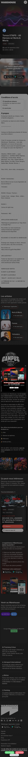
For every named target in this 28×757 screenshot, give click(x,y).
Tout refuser (19, 752)
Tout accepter (10, 752)
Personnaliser (14, 755)
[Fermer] (25, 366)
